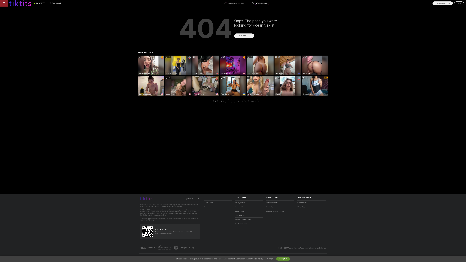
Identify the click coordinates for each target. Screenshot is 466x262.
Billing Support (302, 207)
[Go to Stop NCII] (188, 248)
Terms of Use (239, 207)
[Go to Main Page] (20, 3)
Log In (459, 3)
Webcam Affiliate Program (275, 211)
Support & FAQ (302, 203)
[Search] (252, 3)
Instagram (209, 203)
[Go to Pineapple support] (176, 248)
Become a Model (272, 203)
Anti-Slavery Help (241, 224)
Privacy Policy (240, 203)
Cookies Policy (240, 215)
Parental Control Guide (243, 220)
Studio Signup (271, 207)
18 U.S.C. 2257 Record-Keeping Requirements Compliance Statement (302, 248)
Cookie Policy (257, 259)
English (190, 198)
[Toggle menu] (4, 3)
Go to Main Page (244, 36)
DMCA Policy (239, 211)
